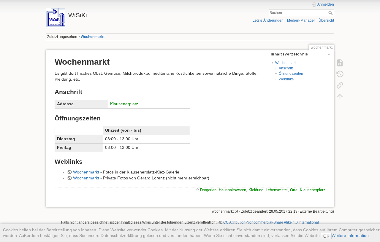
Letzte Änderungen (268, 20)
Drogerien (208, 190)
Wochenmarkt (92, 37)
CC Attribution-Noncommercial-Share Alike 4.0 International (271, 222)
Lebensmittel (277, 190)
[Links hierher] (340, 85)
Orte (293, 190)
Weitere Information (350, 235)
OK (326, 236)
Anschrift (286, 68)
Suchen (331, 13)
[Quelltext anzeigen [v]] (340, 63)
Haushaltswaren (232, 190)
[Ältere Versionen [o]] (340, 74)
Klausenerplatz (124, 103)
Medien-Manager (301, 20)
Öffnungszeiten (291, 73)
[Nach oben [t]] (340, 96)
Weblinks (286, 79)
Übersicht (326, 20)
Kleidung (255, 190)
